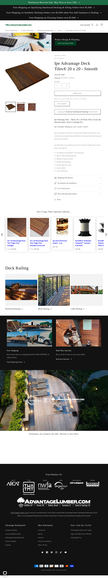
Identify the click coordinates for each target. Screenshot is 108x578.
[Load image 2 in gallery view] (21, 107)
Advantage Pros (76, 538)
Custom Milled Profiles (13, 534)
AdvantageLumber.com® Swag (81, 530)
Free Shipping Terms (14, 362)
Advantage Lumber (51, 570)
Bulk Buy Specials (62, 359)
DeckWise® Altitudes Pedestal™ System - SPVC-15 (82, 243)
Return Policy (42, 545)
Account (41, 538)
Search (40, 534)
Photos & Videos (10, 541)
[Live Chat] (4, 573)
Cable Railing (76, 309)
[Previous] (2, 234)
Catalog (8, 545)
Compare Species (11, 530)
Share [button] (59, 199)
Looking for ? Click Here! (77, 112)
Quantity (57, 81)
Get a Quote (62, 104)
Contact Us (42, 530)
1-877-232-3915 (85, 25)
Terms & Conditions (44, 541)
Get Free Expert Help (65, 43)
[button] (12, 30)
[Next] (106, 234)
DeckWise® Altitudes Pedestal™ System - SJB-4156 (36, 243)
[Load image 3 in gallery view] (32, 107)
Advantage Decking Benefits (14, 538)
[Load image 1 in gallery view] (11, 107)
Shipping (57, 78)
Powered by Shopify (61, 570)
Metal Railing (43, 309)
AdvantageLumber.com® (20, 513)
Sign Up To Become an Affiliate (81, 534)
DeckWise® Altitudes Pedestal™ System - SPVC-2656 (59, 243)
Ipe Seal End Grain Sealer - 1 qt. (13, 242)
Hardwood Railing (12, 309)
